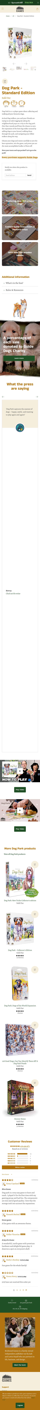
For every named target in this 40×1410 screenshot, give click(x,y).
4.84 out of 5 (25, 1146)
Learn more (19, 358)
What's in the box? (14, 283)
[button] (11, 1153)
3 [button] (20, 1290)
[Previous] (14, 63)
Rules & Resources (14, 290)
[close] (38, 3)
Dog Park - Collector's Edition (20, 950)
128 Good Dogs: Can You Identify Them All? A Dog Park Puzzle (20, 1062)
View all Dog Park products (14, 854)
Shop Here (29, 2)
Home (8, 16)
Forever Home (20, 1119)
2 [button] (17, 1290)
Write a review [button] (20, 1167)
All (13, 16)
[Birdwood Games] (20, 9)
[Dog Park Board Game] (20, 43)
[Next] (25, 63)
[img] (7, 1180)
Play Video (20, 790)
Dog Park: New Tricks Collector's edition (20, 900)
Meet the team (20, 1365)
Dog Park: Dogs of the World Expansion (20, 1005)
